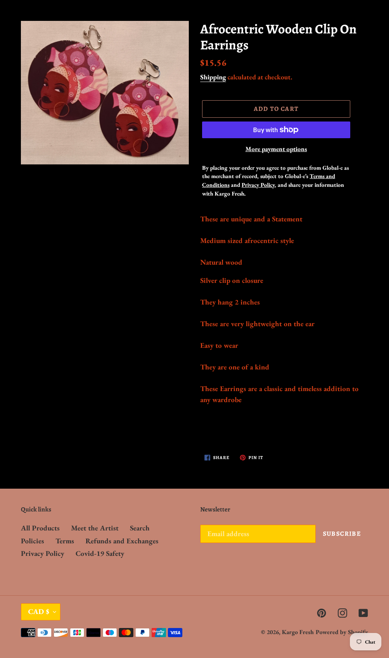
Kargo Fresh (298, 632)
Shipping (213, 77)
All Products (40, 528)
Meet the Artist (95, 528)
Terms (64, 541)
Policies (32, 541)
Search (140, 528)
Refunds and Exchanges (121, 541)
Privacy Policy (42, 553)
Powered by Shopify (342, 632)
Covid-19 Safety (100, 553)
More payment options (276, 149)
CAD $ (38, 611)
